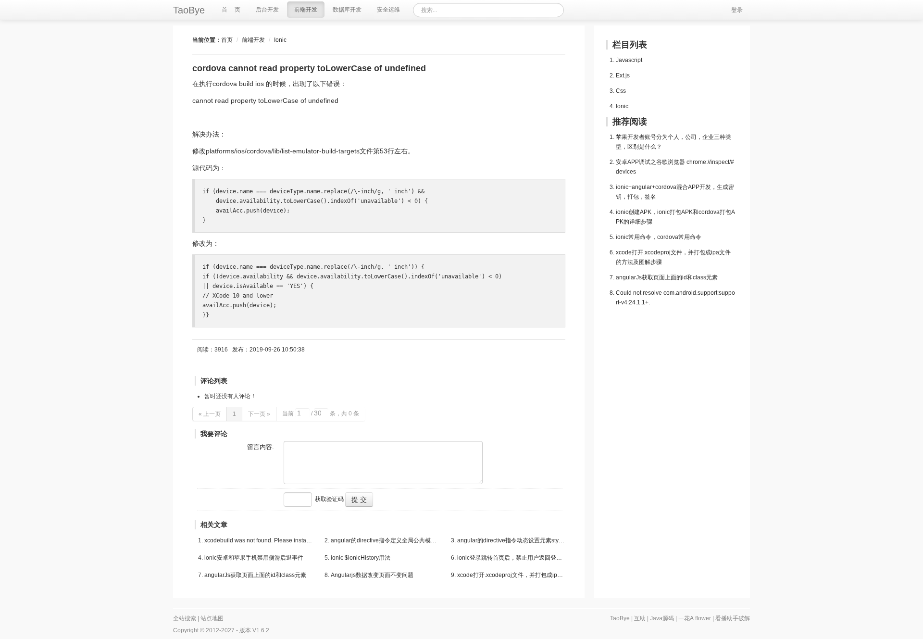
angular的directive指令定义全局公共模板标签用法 (385, 540)
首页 (227, 40)
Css (621, 91)
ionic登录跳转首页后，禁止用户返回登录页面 (511, 557)
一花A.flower (694, 618)
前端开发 (253, 40)
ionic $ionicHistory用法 (360, 557)
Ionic (280, 40)
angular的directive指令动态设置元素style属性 (511, 540)
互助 (640, 618)
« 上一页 (210, 414)
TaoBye (189, 10)
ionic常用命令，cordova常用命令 (658, 237)
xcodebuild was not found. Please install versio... (258, 540)
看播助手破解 (732, 618)
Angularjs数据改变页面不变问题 (372, 575)
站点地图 (212, 618)
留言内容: (260, 447)
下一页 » (259, 414)
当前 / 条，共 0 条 (320, 413)
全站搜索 (184, 618)
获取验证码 (329, 499)
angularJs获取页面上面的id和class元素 (255, 575)
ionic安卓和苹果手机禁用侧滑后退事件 (253, 557)
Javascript (629, 60)
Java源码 (662, 618)
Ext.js (623, 75)
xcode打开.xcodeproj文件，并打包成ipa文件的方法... (511, 575)
